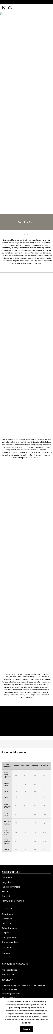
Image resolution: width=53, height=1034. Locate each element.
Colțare (5, 932)
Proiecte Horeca (9, 970)
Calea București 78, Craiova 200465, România (23, 985)
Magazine (6, 882)
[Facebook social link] (20, 2)
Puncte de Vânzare (11, 887)
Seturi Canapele (9, 928)
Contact (6, 896)
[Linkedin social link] (29, 2)
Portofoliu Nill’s (8, 974)
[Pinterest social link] (26, 2)
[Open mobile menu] (49, 8)
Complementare (10, 942)
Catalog (6, 953)
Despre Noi (7, 877)
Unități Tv (6, 923)
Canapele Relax (9, 937)
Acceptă (26, 1029)
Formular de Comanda (13, 901)
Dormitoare (7, 914)
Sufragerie (7, 919)
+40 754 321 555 (9, 989)
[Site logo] (7, 8)
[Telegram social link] (32, 2)
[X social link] (23, 2)
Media (5, 891)
